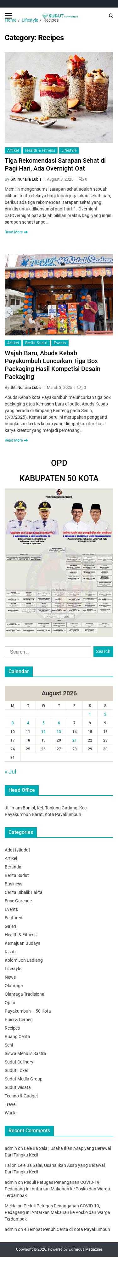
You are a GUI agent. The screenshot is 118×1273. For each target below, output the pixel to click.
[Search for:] (46, 653)
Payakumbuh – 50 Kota (28, 1011)
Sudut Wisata (18, 1087)
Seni (9, 1044)
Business (13, 883)
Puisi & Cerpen (19, 1019)
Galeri (10, 926)
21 (74, 740)
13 (59, 732)
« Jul (10, 771)
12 (43, 732)
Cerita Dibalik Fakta (23, 892)
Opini (10, 1002)
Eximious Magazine (85, 1249)
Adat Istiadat (17, 849)
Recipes (12, 1028)
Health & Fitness (40, 150)
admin (11, 1148)
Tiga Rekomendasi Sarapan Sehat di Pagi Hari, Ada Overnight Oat (55, 164)
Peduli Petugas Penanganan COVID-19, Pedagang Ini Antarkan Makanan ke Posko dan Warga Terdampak (57, 1189)
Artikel (13, 150)
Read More (14, 232)
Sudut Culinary (19, 1061)
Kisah (10, 951)
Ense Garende (18, 900)
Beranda (13, 866)
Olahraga (14, 985)
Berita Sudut (36, 343)
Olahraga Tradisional (25, 994)
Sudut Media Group (23, 1078)
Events (60, 343)
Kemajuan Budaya (23, 943)
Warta (11, 1112)
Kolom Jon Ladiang (24, 960)
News (10, 977)
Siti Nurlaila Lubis (26, 179)
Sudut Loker (16, 1070)
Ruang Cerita (17, 1036)
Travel (10, 1104)
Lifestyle (68, 150)
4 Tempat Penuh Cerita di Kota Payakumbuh (67, 1229)
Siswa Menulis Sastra (25, 1053)
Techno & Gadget (21, 1095)
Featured (13, 917)
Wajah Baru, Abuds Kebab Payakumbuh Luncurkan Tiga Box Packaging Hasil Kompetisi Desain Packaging (52, 364)
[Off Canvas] (8, 16)
